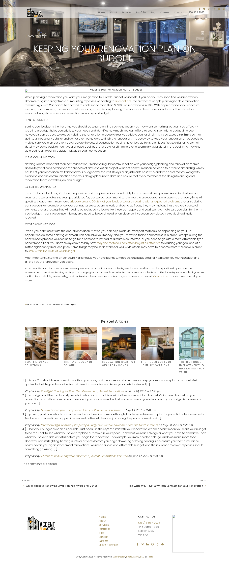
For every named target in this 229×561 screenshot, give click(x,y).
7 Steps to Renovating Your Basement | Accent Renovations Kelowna (84, 456)
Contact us (160, 276)
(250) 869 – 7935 (149, 523)
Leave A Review (108, 545)
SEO (142, 556)
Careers (164, 12)
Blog (153, 12)
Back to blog (37, 36)
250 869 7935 (196, 12)
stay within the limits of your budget (51, 251)
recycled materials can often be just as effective (128, 243)
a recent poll (123, 101)
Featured (33, 304)
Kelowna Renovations (55, 304)
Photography (132, 556)
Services (126, 12)
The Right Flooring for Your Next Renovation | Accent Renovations (82, 391)
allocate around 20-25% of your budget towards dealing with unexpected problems (125, 201)
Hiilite (150, 556)
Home (101, 12)
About (113, 12)
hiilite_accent (53, 67)
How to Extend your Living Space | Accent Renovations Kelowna (81, 410)
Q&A (73, 304)
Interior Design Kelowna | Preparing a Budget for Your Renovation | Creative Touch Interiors (99, 425)
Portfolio (141, 12)
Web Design (119, 556)
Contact (179, 12)
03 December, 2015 (34, 67)
